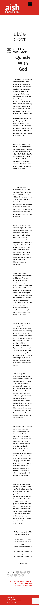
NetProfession (11, 602)
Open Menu (30, 4)
